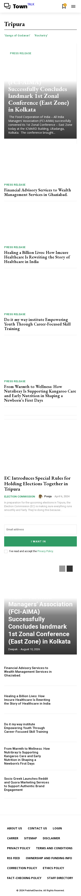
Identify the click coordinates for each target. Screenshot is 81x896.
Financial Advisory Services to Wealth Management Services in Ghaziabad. (37, 192)
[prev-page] (62, 569)
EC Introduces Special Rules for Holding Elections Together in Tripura (37, 483)
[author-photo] (41, 496)
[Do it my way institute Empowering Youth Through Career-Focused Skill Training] (40, 291)
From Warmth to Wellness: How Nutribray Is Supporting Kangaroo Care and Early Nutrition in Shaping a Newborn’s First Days (40, 393)
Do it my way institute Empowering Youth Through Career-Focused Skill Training (37, 324)
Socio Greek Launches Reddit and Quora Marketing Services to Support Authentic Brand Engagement (26, 784)
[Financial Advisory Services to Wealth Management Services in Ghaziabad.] (40, 162)
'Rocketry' (41, 35)
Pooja (48, 496)
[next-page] (70, 569)
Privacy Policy (45, 551)
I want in (38, 541)
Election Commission (19, 496)
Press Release (20, 53)
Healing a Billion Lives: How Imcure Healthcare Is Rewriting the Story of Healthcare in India (37, 257)
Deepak (13, 649)
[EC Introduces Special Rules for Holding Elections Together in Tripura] (40, 449)
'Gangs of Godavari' (17, 35)
